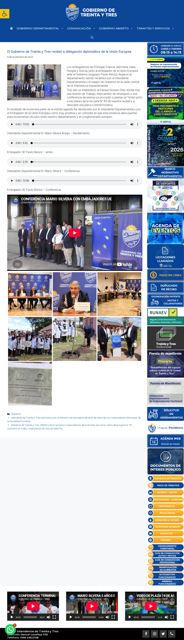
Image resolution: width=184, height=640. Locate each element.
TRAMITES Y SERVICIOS (153, 28)
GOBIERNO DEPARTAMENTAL (38, 28)
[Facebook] (146, 634)
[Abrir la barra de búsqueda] (92, 37)
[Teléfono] (171, 634)
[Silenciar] (48, 617)
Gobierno (16, 413)
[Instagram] (154, 634)
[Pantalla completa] (54, 617)
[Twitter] (163, 634)
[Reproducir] (12, 617)
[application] (33, 606)
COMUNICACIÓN (79, 28)
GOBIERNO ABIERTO (114, 28)
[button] (4, 13)
